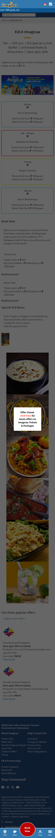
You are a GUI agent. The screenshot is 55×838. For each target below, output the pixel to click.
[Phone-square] (50, 4)
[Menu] (50, 832)
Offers (15, 835)
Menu (50, 835)
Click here (25, 415)
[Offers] (15, 832)
